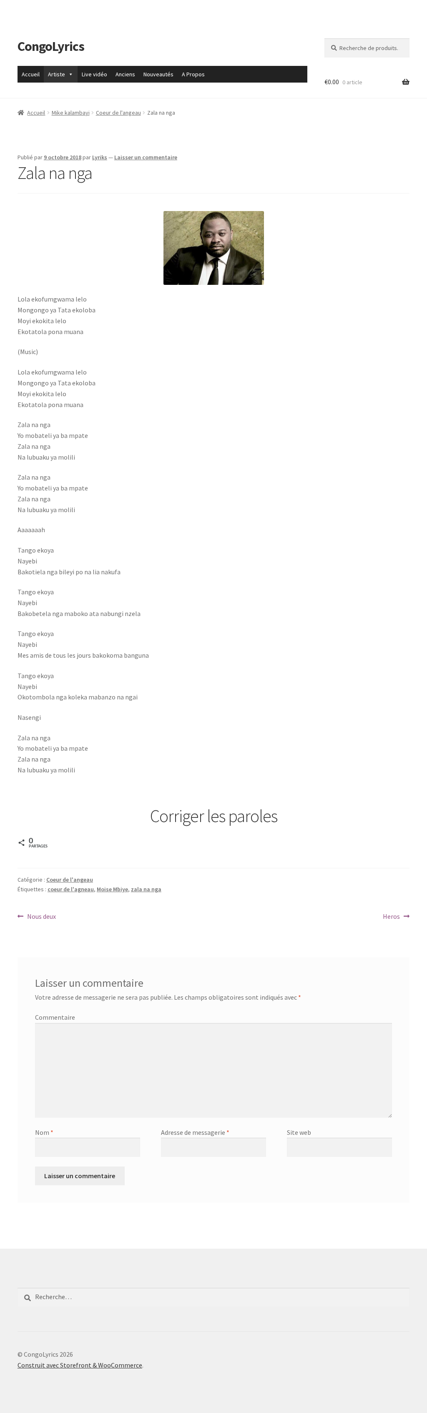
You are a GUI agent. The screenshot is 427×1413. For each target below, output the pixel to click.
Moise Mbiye (112, 889)
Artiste (56, 74)
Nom (44, 1132)
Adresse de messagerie (195, 1132)
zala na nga (146, 889)
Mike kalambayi (71, 112)
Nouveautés (158, 74)
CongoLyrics (51, 46)
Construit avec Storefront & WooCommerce (80, 1365)
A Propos (193, 74)
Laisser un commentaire (145, 157)
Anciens (125, 74)
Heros (394, 917)
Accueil (31, 74)
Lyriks (99, 157)
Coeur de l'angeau (118, 112)
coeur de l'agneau (71, 889)
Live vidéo (94, 74)
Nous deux (41, 917)
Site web (299, 1132)
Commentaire (55, 1017)
